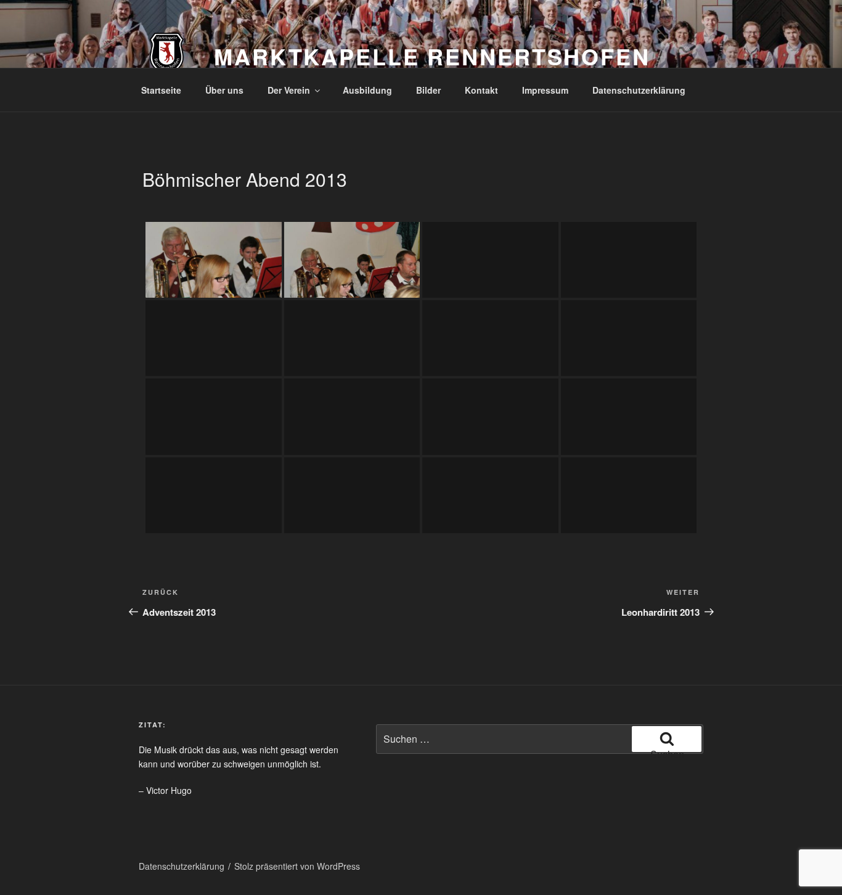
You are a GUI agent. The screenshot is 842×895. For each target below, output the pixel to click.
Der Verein (289, 90)
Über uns (224, 90)
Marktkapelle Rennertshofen (432, 56)
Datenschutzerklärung (638, 90)
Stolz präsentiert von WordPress (297, 866)
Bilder (428, 90)
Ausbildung (367, 90)
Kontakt (481, 90)
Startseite (161, 90)
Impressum (545, 90)
